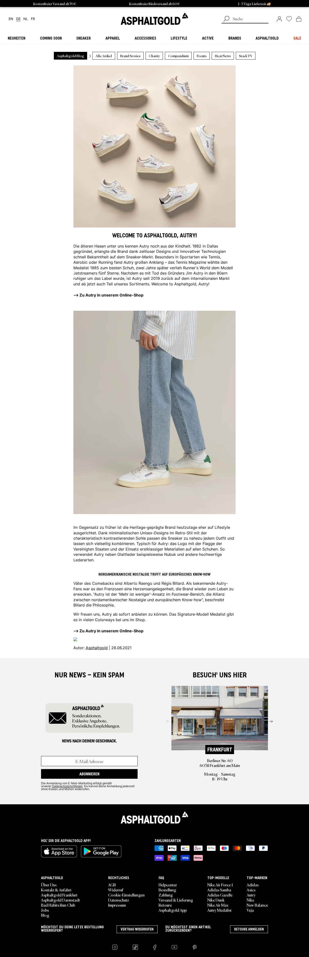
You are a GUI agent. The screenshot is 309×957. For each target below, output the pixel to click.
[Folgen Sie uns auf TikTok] (135, 947)
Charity (154, 55)
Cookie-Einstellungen (126, 894)
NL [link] (25, 19)
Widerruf (115, 889)
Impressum (117, 905)
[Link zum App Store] (59, 851)
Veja (250, 910)
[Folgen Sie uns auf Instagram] (114, 947)
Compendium (178, 55)
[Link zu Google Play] (101, 851)
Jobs (45, 910)
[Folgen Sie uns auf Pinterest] (195, 947)
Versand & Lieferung (176, 899)
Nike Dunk (216, 899)
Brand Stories (130, 55)
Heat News (223, 55)
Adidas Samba (219, 889)
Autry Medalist (219, 910)
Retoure (165, 905)
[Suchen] (226, 19)
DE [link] (18, 19)
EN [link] (11, 19)
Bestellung (167, 889)
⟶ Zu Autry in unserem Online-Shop (108, 630)
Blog (45, 915)
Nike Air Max (217, 905)
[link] (154, 19)
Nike (250, 899)
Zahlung (166, 894)
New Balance (257, 905)
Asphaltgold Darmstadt (60, 899)
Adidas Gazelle (219, 894)
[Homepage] (154, 818)
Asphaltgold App (173, 910)
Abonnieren (89, 774)
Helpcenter (168, 884)
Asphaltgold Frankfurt (59, 894)
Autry (144, 245)
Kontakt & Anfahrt (56, 889)
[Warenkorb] (298, 18)
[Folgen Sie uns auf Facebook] (154, 947)
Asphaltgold (97, 647)
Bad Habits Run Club (58, 905)
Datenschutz (118, 899)
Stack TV (245, 55)
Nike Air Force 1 (220, 884)
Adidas (253, 884)
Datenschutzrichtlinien (67, 786)
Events (202, 55)
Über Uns (48, 884)
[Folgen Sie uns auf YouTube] (174, 947)
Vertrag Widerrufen (137, 929)
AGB (112, 884)
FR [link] (33, 19)
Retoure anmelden (249, 929)
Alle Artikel (104, 55)
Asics (251, 889)
